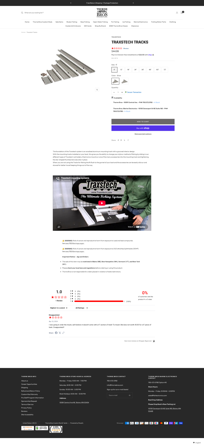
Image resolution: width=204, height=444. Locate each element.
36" (143, 70)
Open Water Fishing (100, 22)
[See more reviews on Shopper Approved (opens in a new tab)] (63, 333)
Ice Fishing (126, 22)
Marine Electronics (141, 22)
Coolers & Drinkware (73, 26)
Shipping (24, 388)
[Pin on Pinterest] (121, 140)
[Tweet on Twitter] (124, 140)
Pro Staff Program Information (32, 398)
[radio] (102, 291)
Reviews (24, 411)
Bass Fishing (85, 22)
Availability (118, 98)
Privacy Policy (26, 408)
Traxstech (116, 37)
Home (27, 22)
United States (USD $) (30, 423)
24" (135, 70)
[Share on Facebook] (118, 140)
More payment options (143, 134)
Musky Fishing (72, 22)
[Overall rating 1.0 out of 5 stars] (116, 48)
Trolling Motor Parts (158, 22)
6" (114, 70)
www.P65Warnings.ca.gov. (74, 243)
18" (128, 70)
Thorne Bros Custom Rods (42, 22)
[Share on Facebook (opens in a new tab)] (56, 333)
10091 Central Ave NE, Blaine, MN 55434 (74, 402)
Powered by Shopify (76, 423)
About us (24, 381)
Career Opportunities (29, 384)
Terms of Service (27, 404)
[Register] (129, 395)
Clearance (135, 26)
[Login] (177, 13)
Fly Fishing (115, 22)
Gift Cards (87, 26)
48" (150, 70)
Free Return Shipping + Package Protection (102, 3)
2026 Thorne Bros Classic (118, 26)
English (198, 443)
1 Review (126, 48)
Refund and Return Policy (30, 391)
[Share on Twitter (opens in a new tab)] (60, 333)
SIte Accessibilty (27, 415)
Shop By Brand (100, 26)
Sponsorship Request (29, 401)
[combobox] (197, 442)
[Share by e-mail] (128, 140)
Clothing (172, 22)
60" (157, 70)
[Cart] (182, 13)
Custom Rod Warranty (29, 394)
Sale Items (59, 22)
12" (121, 70)
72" (165, 70)
